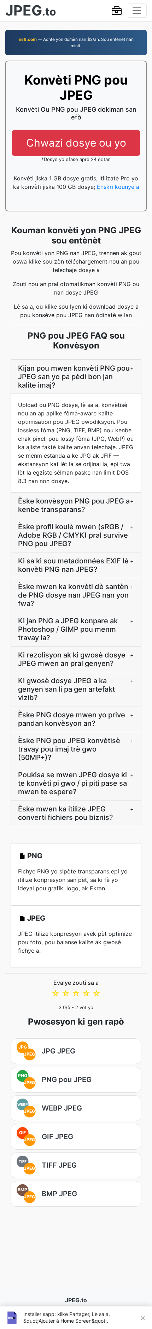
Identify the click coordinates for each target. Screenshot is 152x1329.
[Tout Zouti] (116, 10)
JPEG (36, 918)
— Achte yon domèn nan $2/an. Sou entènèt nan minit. (76, 42)
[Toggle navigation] (137, 11)
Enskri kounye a (118, 186)
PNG (34, 856)
